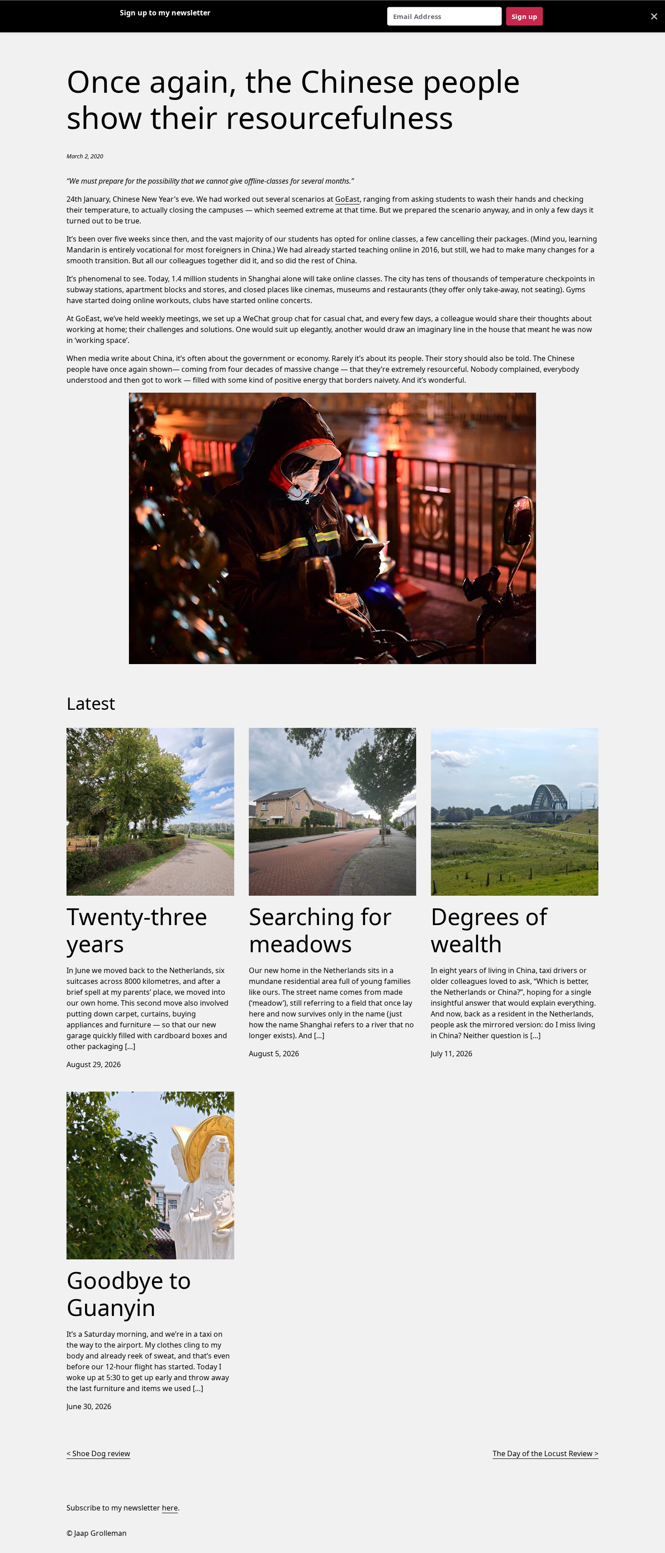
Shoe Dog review (101, 1453)
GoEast (347, 199)
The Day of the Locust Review (543, 1453)
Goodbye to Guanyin (101, 1097)
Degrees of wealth (462, 733)
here (170, 1508)
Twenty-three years (99, 733)
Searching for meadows (290, 733)
